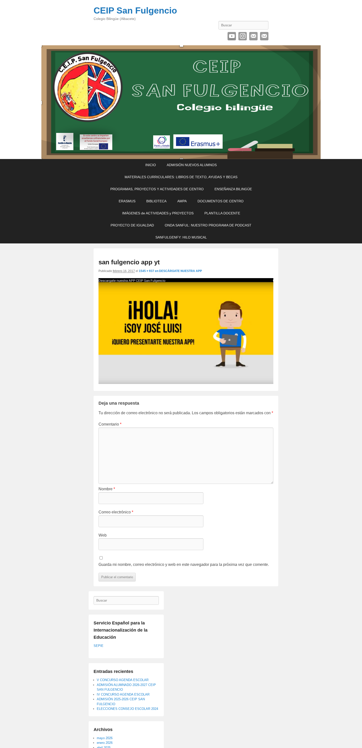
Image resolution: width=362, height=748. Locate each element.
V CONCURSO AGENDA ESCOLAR (122, 680)
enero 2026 (105, 743)
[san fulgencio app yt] (186, 383)
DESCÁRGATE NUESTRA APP (180, 271)
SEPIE (98, 646)
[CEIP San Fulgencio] (181, 102)
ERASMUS (127, 201)
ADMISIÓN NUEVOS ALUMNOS (192, 165)
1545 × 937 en (149, 271)
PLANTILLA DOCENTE (222, 213)
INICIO (150, 165)
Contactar (264, 36)
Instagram (242, 36)
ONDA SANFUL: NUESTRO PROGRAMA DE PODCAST (208, 225)
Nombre (107, 489)
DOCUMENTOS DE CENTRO (220, 201)
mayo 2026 (105, 738)
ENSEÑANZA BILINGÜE (233, 189)
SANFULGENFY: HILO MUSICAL (181, 237)
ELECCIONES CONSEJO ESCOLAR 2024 (127, 709)
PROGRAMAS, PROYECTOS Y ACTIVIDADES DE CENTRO (157, 189)
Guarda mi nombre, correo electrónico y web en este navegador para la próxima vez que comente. (184, 564)
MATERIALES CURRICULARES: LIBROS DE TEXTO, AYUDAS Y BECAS (181, 177)
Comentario (110, 424)
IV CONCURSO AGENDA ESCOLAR (123, 694)
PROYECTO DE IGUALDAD (132, 225)
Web (103, 535)
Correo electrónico (253, 36)
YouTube (232, 36)
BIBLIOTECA (156, 201)
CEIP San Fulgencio (135, 10)
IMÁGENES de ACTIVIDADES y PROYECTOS (158, 213)
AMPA (182, 201)
